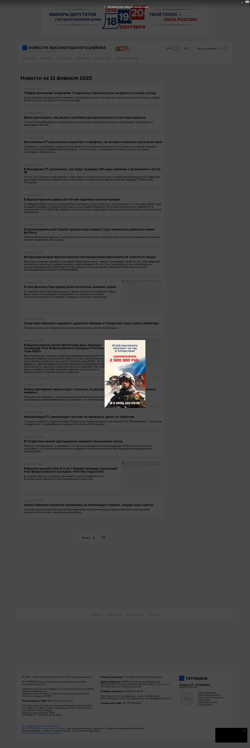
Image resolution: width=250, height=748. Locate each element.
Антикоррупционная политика (40, 725)
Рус (169, 48)
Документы (135, 614)
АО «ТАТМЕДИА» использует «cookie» (44, 728)
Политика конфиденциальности (41, 733)
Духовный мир (127, 58)
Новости (28, 58)
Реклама (83, 58)
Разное (154, 614)
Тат (186, 48)
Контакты (64, 58)
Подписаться (229, 737)
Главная (46, 58)
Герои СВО (103, 58)
